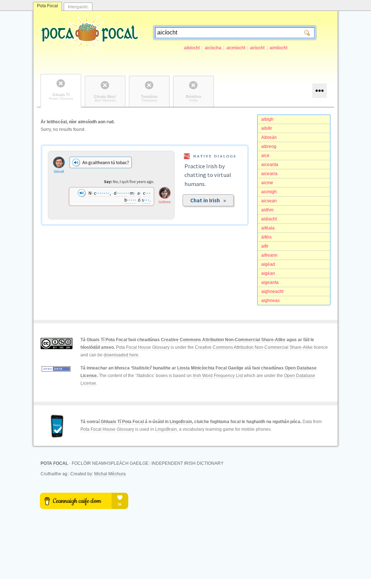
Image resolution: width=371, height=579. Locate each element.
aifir (264, 246)
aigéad (268, 264)
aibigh (267, 119)
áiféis (266, 237)
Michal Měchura (110, 473)
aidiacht (269, 219)
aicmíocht (235, 47)
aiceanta (269, 164)
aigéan (268, 273)
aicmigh (269, 191)
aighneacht (272, 291)
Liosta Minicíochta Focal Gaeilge (210, 368)
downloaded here (121, 354)
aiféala (268, 228)
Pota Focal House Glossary (143, 347)
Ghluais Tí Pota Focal (122, 421)
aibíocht (192, 47)
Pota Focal (47, 5)
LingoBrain (181, 421)
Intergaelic (78, 6)
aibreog (268, 146)
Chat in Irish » (208, 200)
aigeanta (270, 282)
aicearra (269, 173)
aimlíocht (278, 47)
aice (265, 155)
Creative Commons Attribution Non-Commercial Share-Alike (223, 339)
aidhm (267, 209)
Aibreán (269, 137)
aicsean (269, 200)
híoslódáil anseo (97, 347)
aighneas (270, 300)
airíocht (257, 47)
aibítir (266, 128)
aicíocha (213, 47)
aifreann (269, 255)
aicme (267, 182)
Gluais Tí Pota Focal (107, 339)
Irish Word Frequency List (218, 375)
